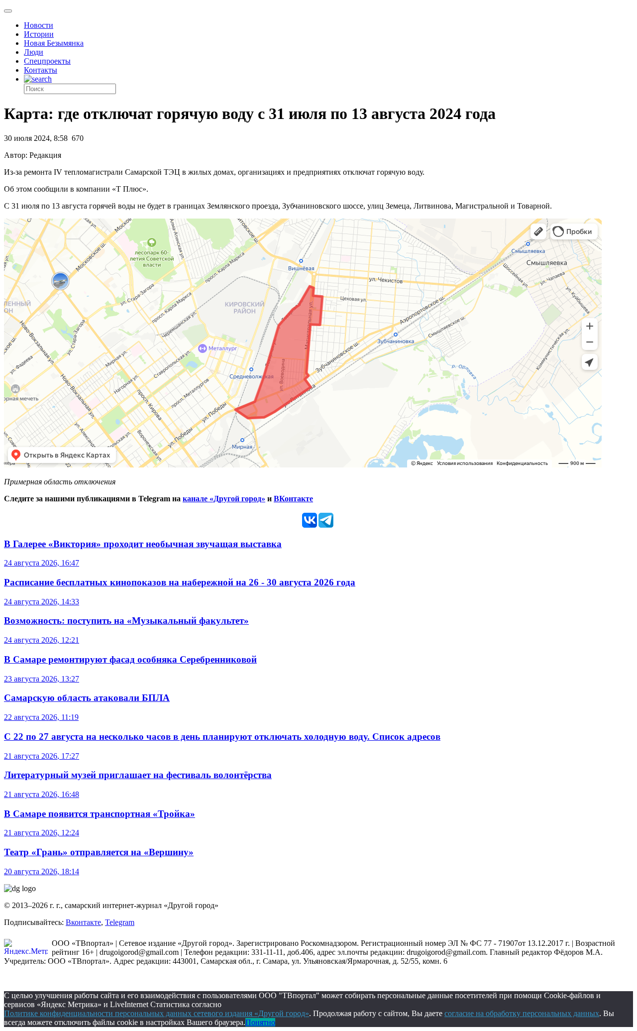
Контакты (40, 70)
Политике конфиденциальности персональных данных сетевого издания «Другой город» (156, 1013)
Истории (39, 34)
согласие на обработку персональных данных (521, 1013)
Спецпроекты (47, 61)
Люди (33, 52)
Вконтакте (83, 922)
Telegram (119, 922)
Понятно (260, 1022)
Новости (38, 25)
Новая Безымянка (54, 43)
